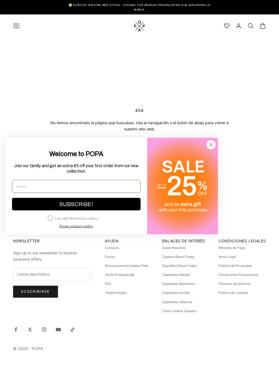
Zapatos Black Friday (178, 257)
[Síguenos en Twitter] (30, 329)
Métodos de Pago (232, 248)
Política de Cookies (233, 293)
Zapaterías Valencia (177, 302)
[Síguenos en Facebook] (16, 329)
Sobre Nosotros (174, 248)
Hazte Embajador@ (119, 275)
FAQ (108, 284)
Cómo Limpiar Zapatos (179, 311)
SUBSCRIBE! (76, 204)
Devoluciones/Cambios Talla (126, 266)
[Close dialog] (211, 145)
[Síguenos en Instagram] (44, 329)
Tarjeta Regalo (116, 293)
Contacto (112, 248)
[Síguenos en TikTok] (72, 329)
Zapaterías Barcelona (178, 284)
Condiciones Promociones (238, 275)
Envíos (110, 257)
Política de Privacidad (235, 266)
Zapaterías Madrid (176, 275)
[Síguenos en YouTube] (58, 329)
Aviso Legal (227, 257)
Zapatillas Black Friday (179, 266)
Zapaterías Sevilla (176, 293)
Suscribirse (35, 291)
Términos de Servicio (234, 284)
